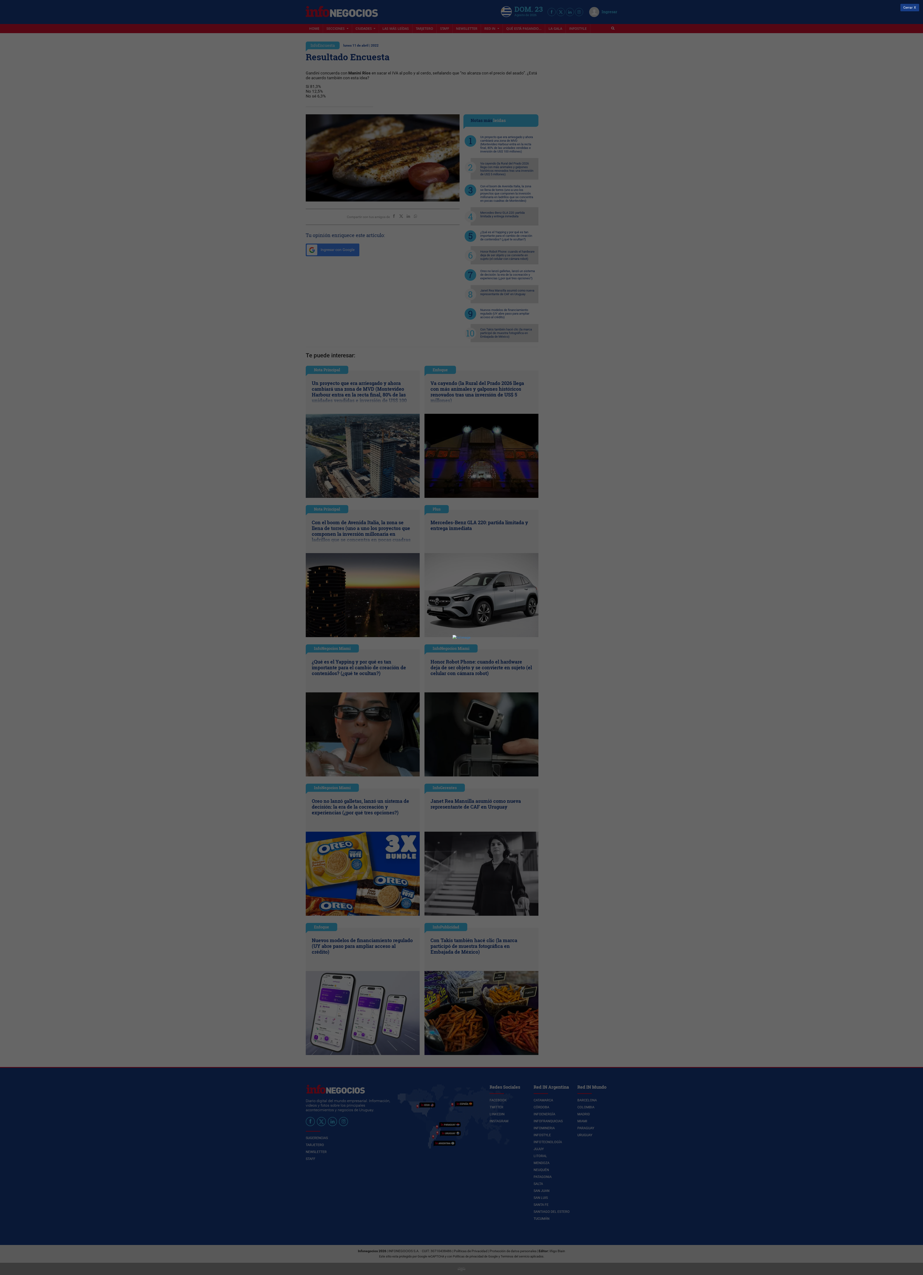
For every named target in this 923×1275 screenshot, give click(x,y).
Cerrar (908, 8)
